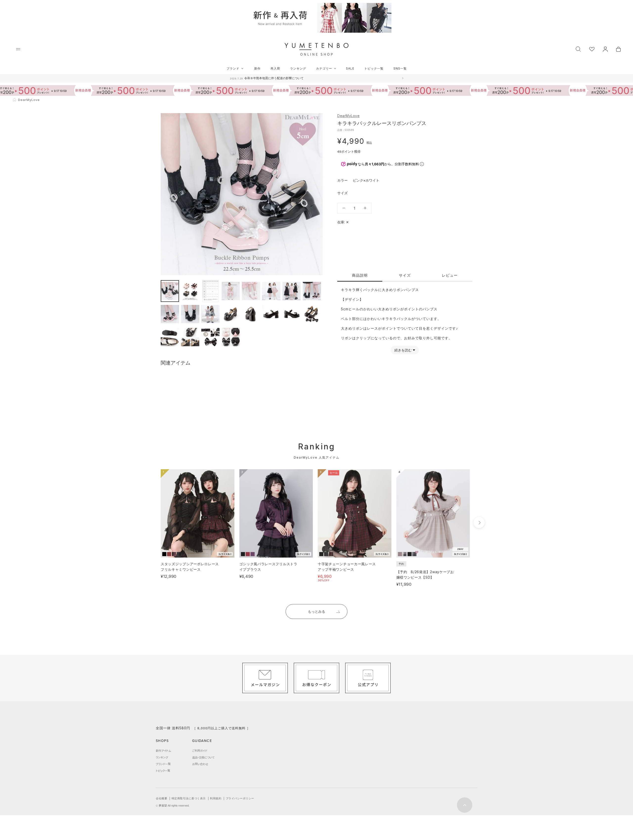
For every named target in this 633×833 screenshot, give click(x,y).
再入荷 (275, 68)
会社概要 (161, 798)
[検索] (578, 48)
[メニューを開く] (18, 49)
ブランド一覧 (163, 763)
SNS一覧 (400, 68)
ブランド (232, 68)
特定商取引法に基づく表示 (189, 798)
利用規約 (215, 798)
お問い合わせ (200, 763)
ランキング (298, 68)
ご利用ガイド (199, 750)
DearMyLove (348, 116)
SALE (350, 68)
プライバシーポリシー (240, 798)
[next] (479, 522)
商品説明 (360, 275)
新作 (257, 68)
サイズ (405, 275)
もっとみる (316, 611)
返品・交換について (203, 757)
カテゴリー (324, 68)
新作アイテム (163, 750)
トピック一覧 (374, 68)
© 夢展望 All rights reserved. (172, 806)
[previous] (151, 522)
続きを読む (403, 350)
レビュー (450, 275)
